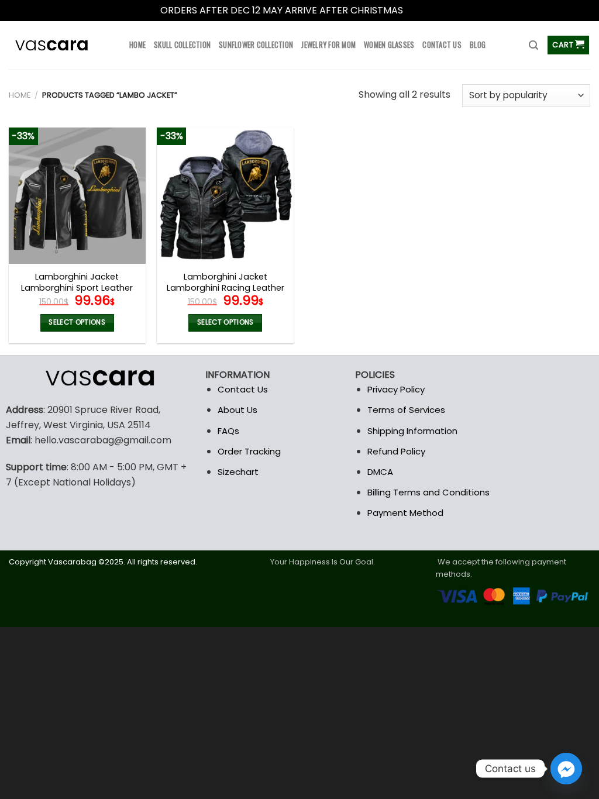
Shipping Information (412, 431)
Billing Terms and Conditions (428, 492)
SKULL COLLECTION (182, 44)
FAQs (228, 431)
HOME (137, 44)
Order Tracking (249, 451)
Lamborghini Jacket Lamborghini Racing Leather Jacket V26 (225, 287)
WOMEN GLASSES (389, 44)
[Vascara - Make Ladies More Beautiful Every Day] (60, 45)
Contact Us (243, 389)
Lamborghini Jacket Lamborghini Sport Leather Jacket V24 (77, 287)
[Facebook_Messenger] (566, 768)
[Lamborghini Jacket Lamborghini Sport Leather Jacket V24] (77, 196)
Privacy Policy (396, 389)
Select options (77, 322)
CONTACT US (442, 44)
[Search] (533, 45)
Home (19, 95)
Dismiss (422, 10)
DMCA (380, 472)
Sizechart (238, 472)
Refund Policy (396, 451)
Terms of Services (406, 410)
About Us (237, 410)
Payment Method (405, 513)
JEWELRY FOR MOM (328, 44)
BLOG (478, 44)
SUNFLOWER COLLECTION (256, 44)
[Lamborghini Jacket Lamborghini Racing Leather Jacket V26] (225, 196)
